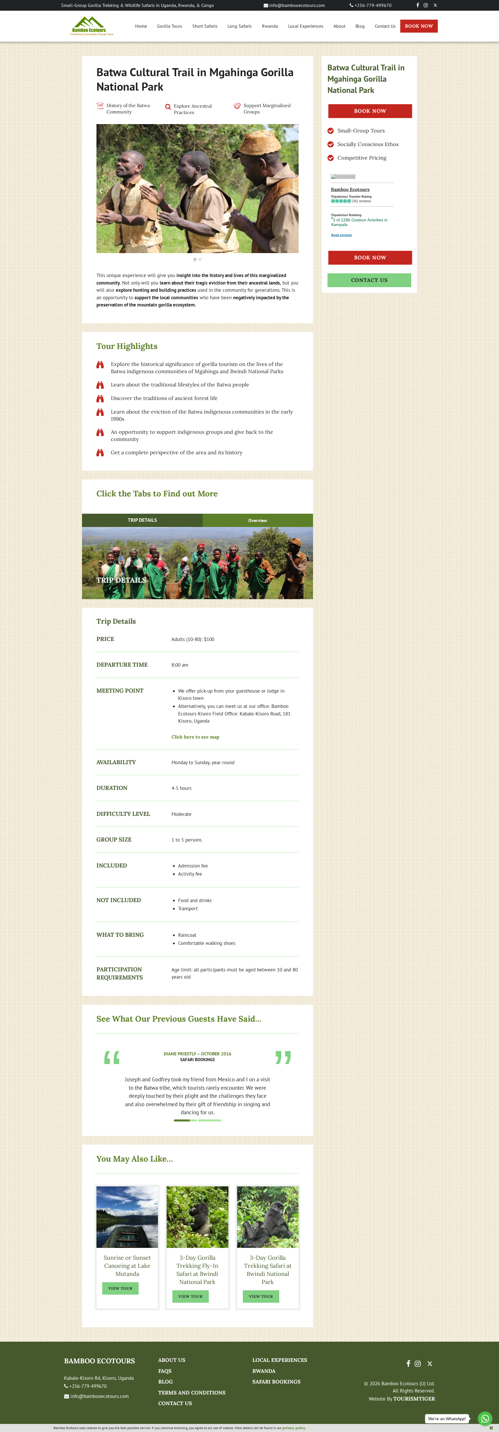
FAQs (165, 1371)
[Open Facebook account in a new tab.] (417, 5)
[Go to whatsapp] (485, 1419)
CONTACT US (369, 280)
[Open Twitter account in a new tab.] (435, 5)
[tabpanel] (197, 188)
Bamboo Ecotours (350, 189)
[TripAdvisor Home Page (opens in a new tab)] (343, 176)
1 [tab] (195, 259)
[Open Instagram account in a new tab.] (426, 5)
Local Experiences (305, 26)
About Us (171, 1360)
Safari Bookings (276, 1381)
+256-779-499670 (372, 5)
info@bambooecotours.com (296, 5)
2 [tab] (201, 259)
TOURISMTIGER (414, 1398)
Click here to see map (195, 736)
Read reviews (341, 235)
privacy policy (294, 1428)
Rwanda (270, 26)
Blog (360, 26)
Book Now (419, 26)
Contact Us (385, 26)
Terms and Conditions (192, 1392)
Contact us (175, 1403)
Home (141, 26)
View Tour (120, 1288)
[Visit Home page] (91, 26)
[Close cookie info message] (491, 1427)
